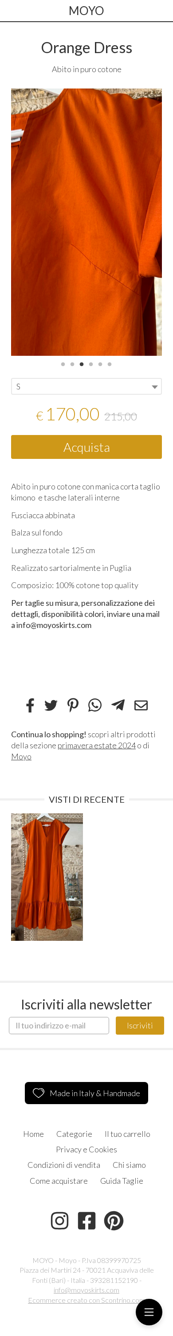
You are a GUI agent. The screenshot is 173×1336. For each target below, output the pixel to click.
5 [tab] (100, 363)
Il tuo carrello (127, 1134)
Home (33, 1134)
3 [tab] (82, 363)
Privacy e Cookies (86, 1149)
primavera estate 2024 (97, 745)
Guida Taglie (121, 1181)
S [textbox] (18, 386)
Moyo (21, 756)
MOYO (86, 11)
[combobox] (86, 386)
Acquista (86, 446)
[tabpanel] (86, 222)
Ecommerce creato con (86, 1300)
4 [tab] (91, 363)
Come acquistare (59, 1181)
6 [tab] (109, 363)
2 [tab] (72, 363)
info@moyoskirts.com (86, 1290)
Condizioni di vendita (64, 1165)
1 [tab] (63, 363)
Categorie (74, 1134)
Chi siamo (129, 1165)
